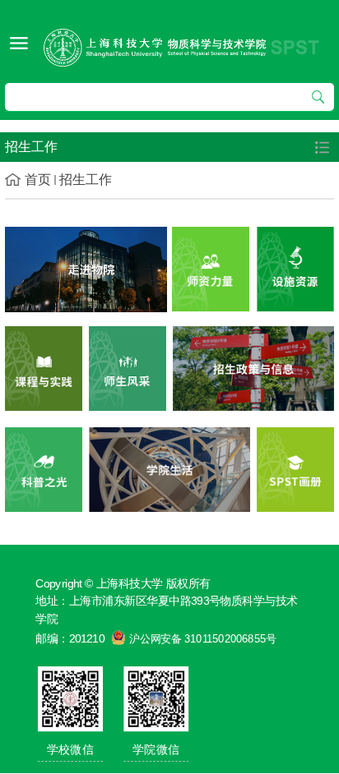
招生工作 (85, 180)
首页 (38, 180)
